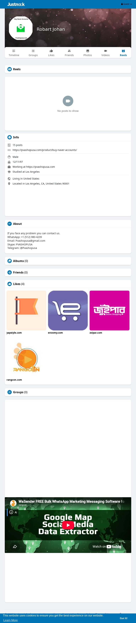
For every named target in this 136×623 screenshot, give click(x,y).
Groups (18, 392)
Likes (16, 283)
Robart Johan (51, 29)
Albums (18, 260)
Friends (18, 272)
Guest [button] (126, 3)
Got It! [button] (124, 618)
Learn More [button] (10, 620)
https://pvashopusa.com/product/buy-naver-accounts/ (45, 150)
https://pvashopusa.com (40, 166)
